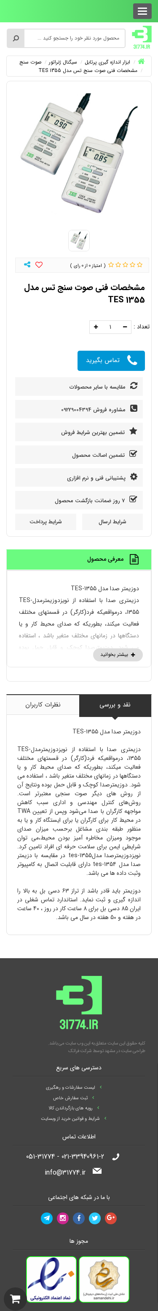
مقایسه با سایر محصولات (98, 387)
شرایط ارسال (112, 521)
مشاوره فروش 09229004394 (94, 409)
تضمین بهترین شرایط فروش (93, 432)
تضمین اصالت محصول (99, 455)
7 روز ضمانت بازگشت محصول (90, 500)
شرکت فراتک (80, 1051)
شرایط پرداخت (45, 521)
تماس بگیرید (103, 360)
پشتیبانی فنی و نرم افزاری (97, 478)
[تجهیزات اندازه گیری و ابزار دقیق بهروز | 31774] (142, 37)
